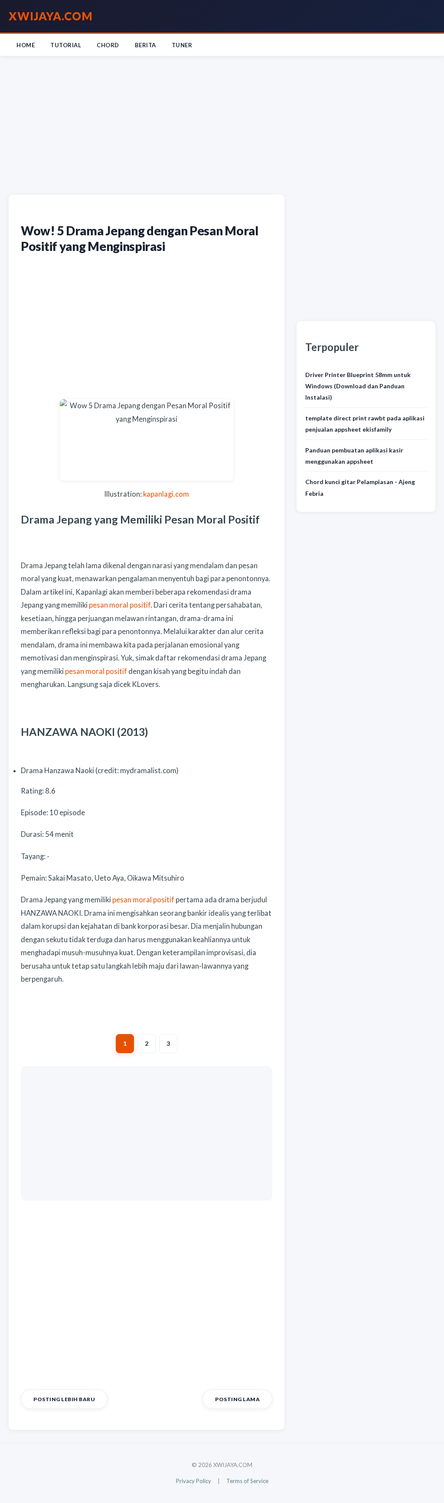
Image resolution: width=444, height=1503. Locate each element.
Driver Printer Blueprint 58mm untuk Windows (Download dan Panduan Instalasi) (358, 386)
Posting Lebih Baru (64, 1399)
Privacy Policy (193, 1480)
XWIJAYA (51, 16)
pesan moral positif (119, 605)
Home (25, 45)
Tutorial (65, 45)
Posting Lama (237, 1399)
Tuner (182, 45)
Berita (145, 45)
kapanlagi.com (166, 494)
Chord (108, 45)
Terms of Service (247, 1480)
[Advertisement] (222, 123)
